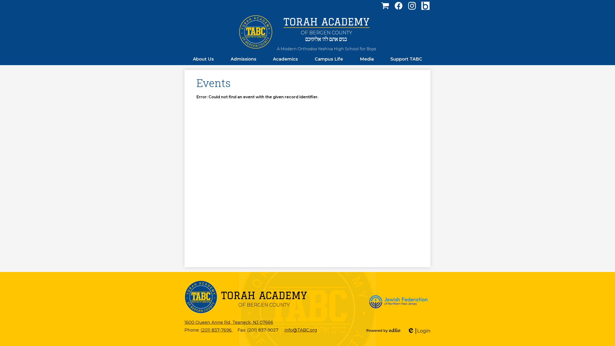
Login (420, 331)
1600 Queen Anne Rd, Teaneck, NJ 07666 (228, 322)
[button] (203, 59)
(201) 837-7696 (217, 330)
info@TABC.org (300, 330)
